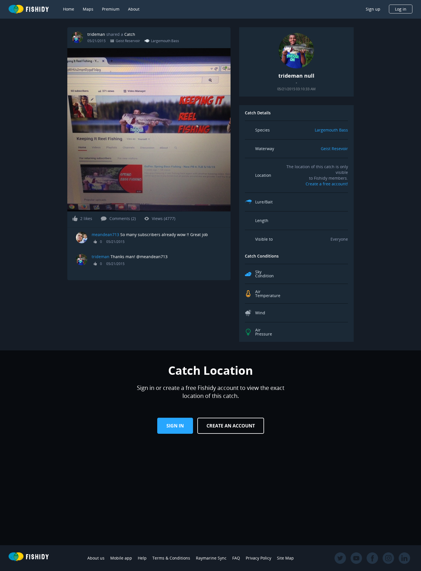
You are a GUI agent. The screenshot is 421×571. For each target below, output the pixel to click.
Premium (110, 9)
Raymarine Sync (211, 558)
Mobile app (121, 558)
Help (142, 558)
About (133, 9)
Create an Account (230, 426)
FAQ (236, 558)
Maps (88, 9)
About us (96, 558)
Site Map (285, 558)
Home (68, 9)
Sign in (175, 426)
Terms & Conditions (171, 558)
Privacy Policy (258, 558)
